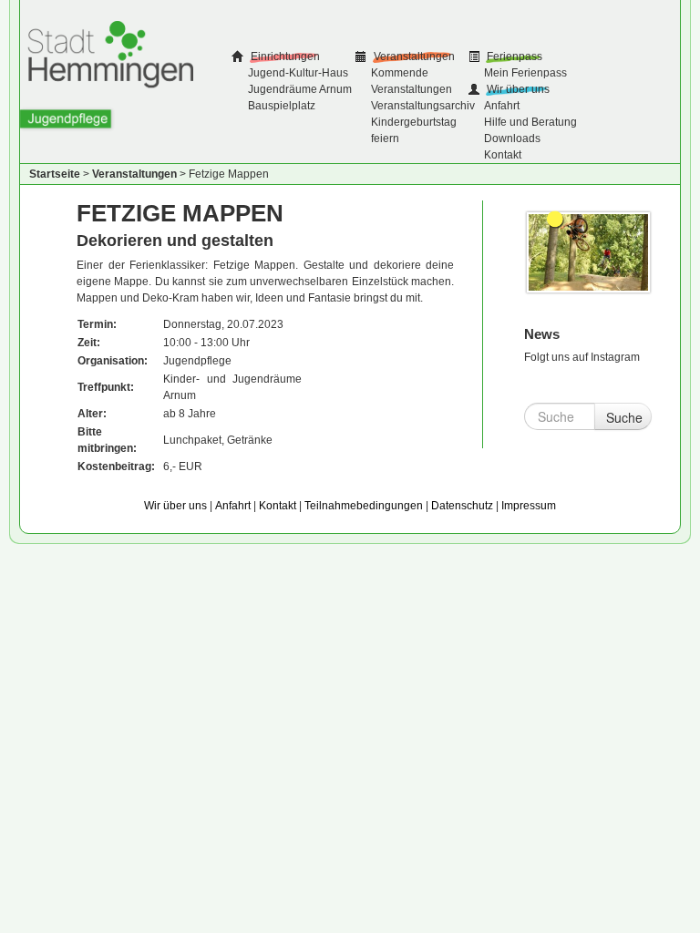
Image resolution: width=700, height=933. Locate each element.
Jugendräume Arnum (300, 89)
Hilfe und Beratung (530, 122)
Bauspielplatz (281, 105)
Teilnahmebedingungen (363, 505)
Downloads (512, 138)
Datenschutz (462, 505)
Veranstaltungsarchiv (423, 105)
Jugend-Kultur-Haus (298, 73)
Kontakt (502, 155)
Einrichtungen (284, 56)
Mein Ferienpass (525, 73)
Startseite (54, 174)
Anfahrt (502, 105)
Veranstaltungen (413, 56)
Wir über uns (517, 89)
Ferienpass (513, 56)
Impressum (528, 505)
